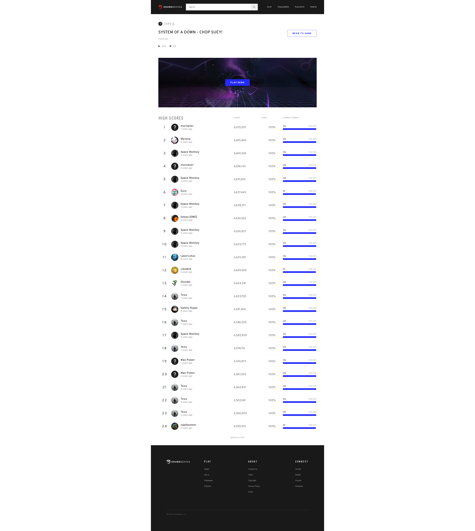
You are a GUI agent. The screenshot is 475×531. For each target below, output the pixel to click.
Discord (298, 480)
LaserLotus (188, 256)
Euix (184, 191)
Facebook (299, 486)
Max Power (188, 360)
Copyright (252, 480)
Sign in (313, 7)
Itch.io (206, 475)
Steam (206, 469)
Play (269, 7)
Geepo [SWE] (189, 217)
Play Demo (237, 82)
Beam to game (302, 33)
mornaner (187, 126)
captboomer (188, 425)
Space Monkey (190, 152)
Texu (184, 295)
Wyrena (185, 139)
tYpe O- (170, 24)
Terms (250, 475)
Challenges (283, 7)
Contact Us (252, 469)
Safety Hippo (189, 308)
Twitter (298, 469)
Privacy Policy (254, 486)
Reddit (298, 475)
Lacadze (186, 269)
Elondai (185, 282)
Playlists (299, 7)
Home (250, 492)
